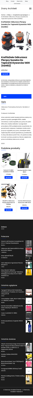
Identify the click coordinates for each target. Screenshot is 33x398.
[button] (29, 33)
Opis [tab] (5, 96)
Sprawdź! (5, 74)
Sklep (26, 1)
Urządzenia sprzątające (15, 80)
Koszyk (12, 1)
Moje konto (19, 1)
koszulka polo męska (16, 82)
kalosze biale (5, 82)
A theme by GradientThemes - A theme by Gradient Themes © (16, 391)
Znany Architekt (9, 8)
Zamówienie (17, 3)
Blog (7, 1)
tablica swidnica (10, 85)
